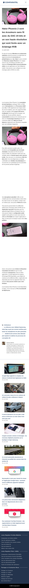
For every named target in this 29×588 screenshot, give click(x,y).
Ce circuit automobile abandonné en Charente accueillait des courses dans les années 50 (14, 459)
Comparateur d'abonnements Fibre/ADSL (11, 554)
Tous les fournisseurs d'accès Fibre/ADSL (11, 556)
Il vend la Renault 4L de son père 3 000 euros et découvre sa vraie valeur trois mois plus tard (13, 416)
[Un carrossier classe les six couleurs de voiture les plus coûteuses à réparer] (14, 392)
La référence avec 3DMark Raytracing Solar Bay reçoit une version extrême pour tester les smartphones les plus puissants (14, 329)
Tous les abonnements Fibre (8, 560)
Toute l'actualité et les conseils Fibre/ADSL (11, 558)
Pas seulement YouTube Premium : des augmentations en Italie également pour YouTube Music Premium (13, 523)
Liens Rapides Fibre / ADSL (10, 551)
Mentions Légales (5, 576)
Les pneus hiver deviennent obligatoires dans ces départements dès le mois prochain (13, 501)
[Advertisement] (14, 86)
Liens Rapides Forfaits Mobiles (11, 535)
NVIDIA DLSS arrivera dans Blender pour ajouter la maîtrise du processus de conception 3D (13, 336)
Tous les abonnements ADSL (8, 562)
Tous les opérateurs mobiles (8, 540)
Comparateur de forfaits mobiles (9, 538)
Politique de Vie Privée (6, 578)
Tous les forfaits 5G (6, 544)
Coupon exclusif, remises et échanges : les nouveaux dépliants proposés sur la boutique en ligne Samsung (14, 438)
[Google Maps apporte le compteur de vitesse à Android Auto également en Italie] (14, 372)
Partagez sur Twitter (6, 572)
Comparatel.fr (16, 585)
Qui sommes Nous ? (6, 580)
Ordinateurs (7, 325)
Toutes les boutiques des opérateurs (10, 564)
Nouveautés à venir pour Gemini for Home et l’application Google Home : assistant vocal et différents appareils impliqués (14, 480)
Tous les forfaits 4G (6, 546)
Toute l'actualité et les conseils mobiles (11, 542)
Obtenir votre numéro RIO (7, 548)
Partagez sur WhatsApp (7, 574)
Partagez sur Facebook (7, 570)
